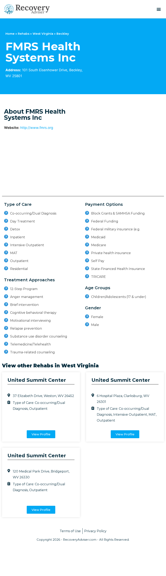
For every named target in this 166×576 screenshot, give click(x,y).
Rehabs (23, 34)
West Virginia (43, 34)
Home (10, 34)
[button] (158, 9)
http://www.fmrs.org (36, 128)
